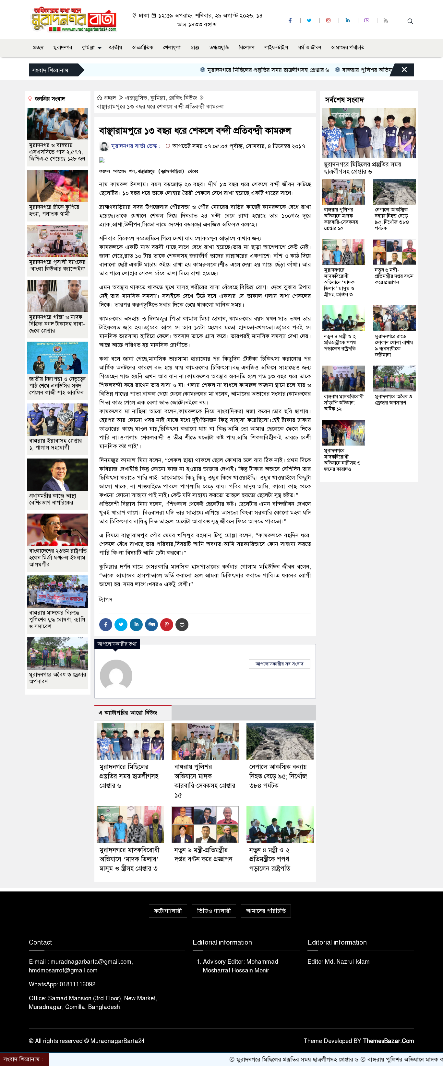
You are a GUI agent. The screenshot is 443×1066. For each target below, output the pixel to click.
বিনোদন (246, 47)
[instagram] (329, 20)
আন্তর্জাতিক (142, 47)
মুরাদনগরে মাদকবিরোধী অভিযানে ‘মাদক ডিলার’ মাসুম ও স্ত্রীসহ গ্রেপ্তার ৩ (129, 859)
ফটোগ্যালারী (168, 910)
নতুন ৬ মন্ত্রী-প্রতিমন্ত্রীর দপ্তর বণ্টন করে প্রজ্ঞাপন (394, 276)
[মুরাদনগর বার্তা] (74, 19)
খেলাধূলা (171, 47)
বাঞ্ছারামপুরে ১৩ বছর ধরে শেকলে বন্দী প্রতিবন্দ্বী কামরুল (160, 106)
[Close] (399, 71)
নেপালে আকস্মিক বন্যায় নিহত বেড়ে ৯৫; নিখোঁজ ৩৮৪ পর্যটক (278, 776)
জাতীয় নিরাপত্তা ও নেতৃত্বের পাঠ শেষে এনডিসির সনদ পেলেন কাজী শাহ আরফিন (57, 386)
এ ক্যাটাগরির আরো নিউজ (128, 712)
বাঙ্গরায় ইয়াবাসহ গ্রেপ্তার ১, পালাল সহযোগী (55, 444)
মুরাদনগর (63, 47)
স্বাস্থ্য (194, 47)
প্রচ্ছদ (38, 47)
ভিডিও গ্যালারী (214, 910)
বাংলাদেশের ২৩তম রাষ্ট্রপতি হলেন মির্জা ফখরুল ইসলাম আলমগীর (58, 558)
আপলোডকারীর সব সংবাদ (280, 664)
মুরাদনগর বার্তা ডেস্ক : (135, 146)
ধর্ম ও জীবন (309, 47)
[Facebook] (105, 624)
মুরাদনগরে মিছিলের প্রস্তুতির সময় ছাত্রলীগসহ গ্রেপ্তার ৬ (235, 70)
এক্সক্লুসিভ (136, 97)
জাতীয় (115, 47)
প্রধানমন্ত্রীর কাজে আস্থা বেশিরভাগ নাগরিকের (52, 499)
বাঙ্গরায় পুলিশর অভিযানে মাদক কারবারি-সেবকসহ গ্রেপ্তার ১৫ (341, 219)
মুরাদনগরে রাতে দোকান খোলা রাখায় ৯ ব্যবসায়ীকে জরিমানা (394, 345)
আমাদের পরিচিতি (348, 47)
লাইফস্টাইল (276, 47)
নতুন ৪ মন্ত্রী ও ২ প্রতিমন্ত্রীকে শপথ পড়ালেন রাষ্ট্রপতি (269, 859)
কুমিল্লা (88, 47)
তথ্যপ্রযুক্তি (219, 47)
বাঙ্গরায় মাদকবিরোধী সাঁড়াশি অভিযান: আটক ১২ (344, 402)
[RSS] (386, 20)
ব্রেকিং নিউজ (183, 97)
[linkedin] (348, 20)
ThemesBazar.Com (388, 1041)
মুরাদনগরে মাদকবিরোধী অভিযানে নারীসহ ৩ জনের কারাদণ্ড (342, 460)
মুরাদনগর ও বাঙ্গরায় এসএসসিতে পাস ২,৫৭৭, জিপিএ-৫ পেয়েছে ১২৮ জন (57, 152)
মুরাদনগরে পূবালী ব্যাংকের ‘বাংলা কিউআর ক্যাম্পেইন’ (57, 265)
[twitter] (310, 20)
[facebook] (291, 20)
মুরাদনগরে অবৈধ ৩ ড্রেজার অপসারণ (393, 399)
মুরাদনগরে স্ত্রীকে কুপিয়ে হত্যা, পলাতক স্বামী (54, 210)
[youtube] (367, 20)
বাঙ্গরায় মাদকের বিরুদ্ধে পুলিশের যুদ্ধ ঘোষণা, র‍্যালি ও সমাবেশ (57, 619)
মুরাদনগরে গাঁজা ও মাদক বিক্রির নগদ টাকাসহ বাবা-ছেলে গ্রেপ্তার (57, 324)
